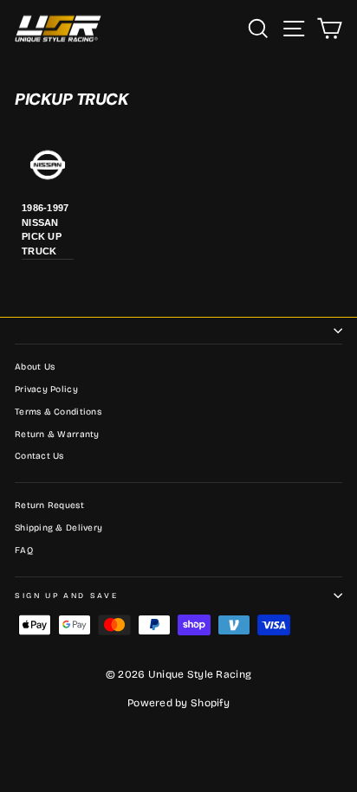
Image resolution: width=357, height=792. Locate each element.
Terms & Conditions (58, 412)
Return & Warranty (57, 434)
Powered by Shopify (178, 703)
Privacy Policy (46, 389)
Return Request (49, 505)
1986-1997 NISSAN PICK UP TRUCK (45, 229)
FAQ (24, 550)
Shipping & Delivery (58, 528)
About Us (35, 367)
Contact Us (39, 456)
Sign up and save (66, 595)
